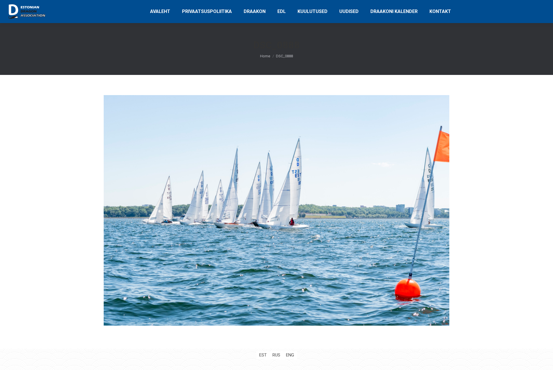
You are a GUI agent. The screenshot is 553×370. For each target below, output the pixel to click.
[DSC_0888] (276, 210)
